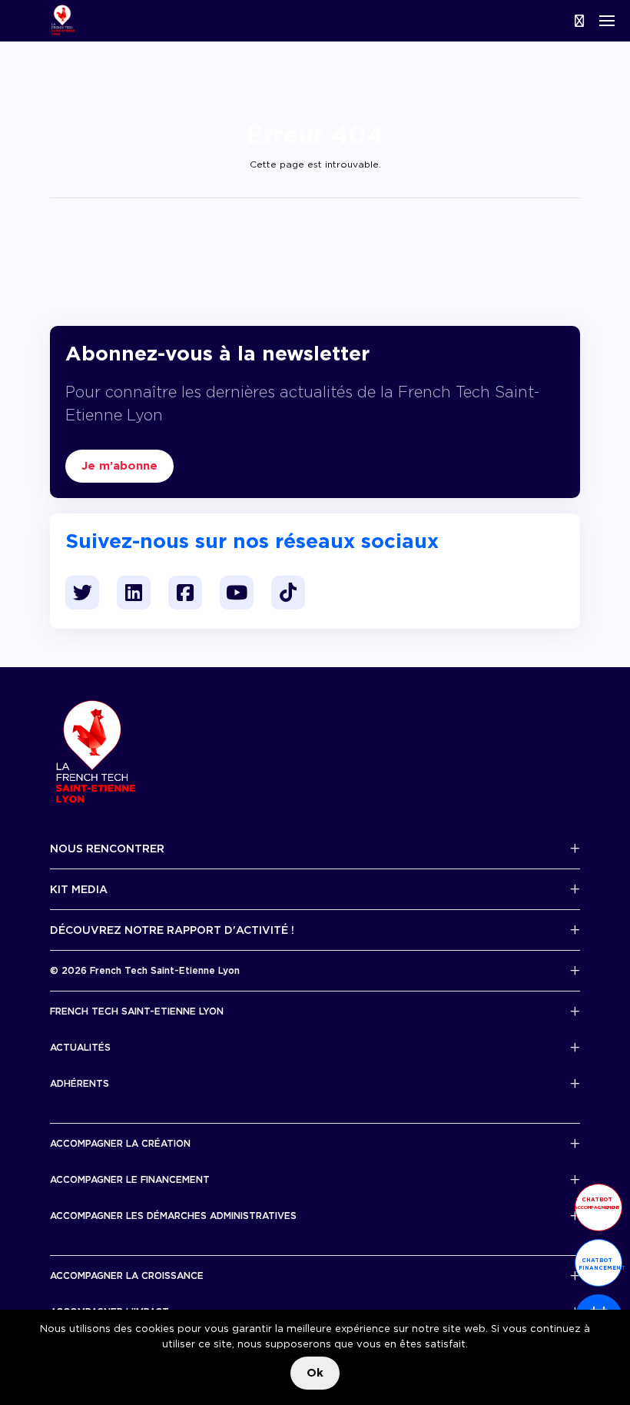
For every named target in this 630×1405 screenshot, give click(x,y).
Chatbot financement (600, 1264)
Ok (315, 1373)
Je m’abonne (119, 466)
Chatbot (597, 1203)
